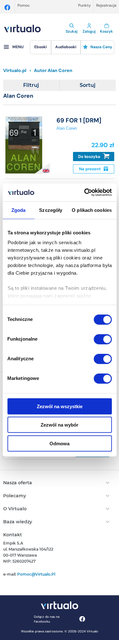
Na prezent (90, 169)
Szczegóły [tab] (50, 209)
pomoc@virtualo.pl (36, 574)
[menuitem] (40, 47)
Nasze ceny (101, 46)
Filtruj (31, 85)
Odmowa (59, 443)
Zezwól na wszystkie (60, 406)
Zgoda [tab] (18, 209)
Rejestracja (106, 5)
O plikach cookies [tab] (92, 209)
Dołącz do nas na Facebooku (46, 619)
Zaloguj (89, 31)
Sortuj (88, 85)
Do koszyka (89, 156)
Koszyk (106, 31)
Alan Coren (66, 128)
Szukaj (71, 31)
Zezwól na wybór (59, 425)
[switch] (103, 339)
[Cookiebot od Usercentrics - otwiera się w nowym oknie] (85, 192)
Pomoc (23, 5)
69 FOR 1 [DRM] (78, 120)
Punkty (84, 5)
